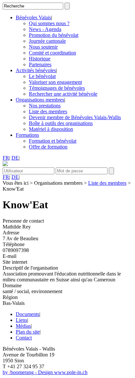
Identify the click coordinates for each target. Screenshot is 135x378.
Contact (24, 337)
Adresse (11, 232)
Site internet (15, 262)
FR (6, 158)
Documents (27, 314)
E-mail (9, 256)
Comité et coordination (52, 52)
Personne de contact (23, 221)
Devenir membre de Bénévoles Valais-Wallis (75, 117)
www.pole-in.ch (70, 372)
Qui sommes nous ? (49, 23)
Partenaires (40, 64)
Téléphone (14, 244)
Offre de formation (48, 147)
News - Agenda (45, 29)
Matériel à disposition (51, 129)
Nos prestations (45, 105)
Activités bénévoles (36, 70)
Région (10, 297)
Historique (39, 58)
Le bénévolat (42, 76)
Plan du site (28, 332)
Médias (23, 326)
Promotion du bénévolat (53, 35)
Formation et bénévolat (52, 141)
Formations (27, 135)
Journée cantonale (47, 41)
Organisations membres (40, 99)
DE (15, 158)
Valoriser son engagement (55, 82)
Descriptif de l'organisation (30, 268)
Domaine (12, 285)
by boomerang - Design (28, 372)
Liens (21, 320)
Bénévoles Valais (33, 17)
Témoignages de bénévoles (57, 88)
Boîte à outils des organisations (61, 123)
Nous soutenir (43, 47)
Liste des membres (48, 111)
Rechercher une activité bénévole (63, 94)
